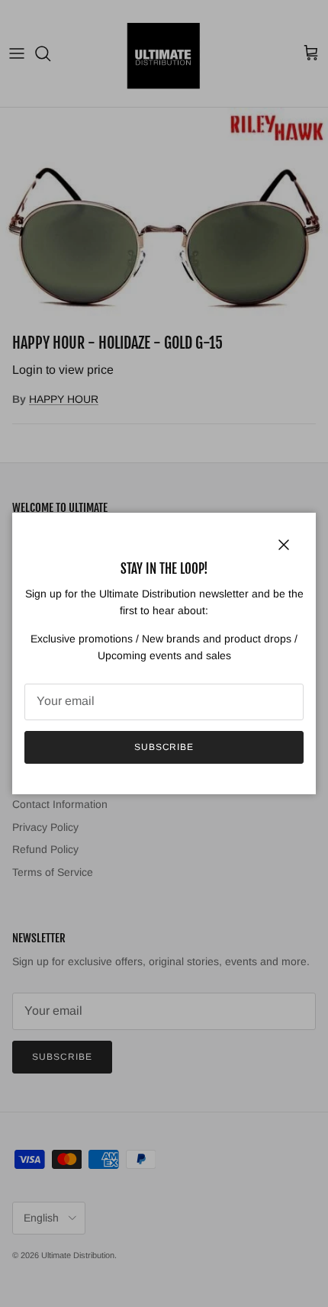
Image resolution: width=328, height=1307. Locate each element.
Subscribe (164, 747)
